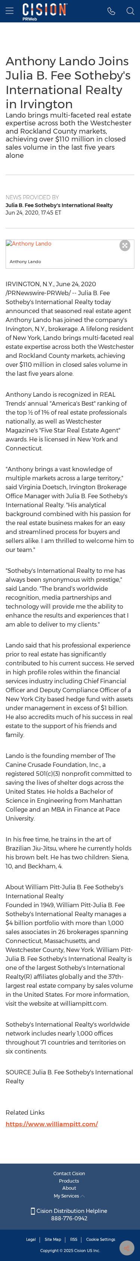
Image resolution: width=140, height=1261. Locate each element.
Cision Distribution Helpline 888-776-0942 (71, 1215)
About (69, 1188)
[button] (70, 243)
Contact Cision (69, 1173)
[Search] (130, 11)
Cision (80, 1250)
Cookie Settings (100, 1239)
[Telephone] (111, 11)
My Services (67, 1196)
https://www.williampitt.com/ (52, 1124)
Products (69, 1181)
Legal (31, 1239)
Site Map (53, 1239)
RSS (73, 1239)
